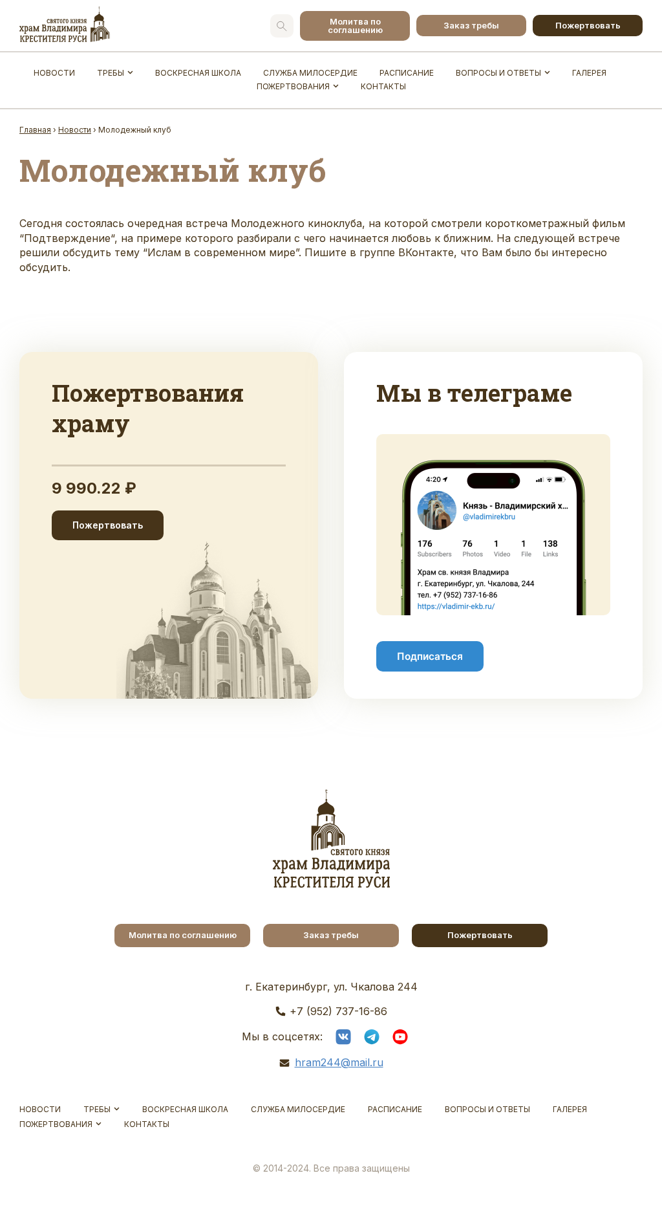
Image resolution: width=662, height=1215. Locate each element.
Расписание (406, 73)
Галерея (589, 73)
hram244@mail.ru (339, 1062)
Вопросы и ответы (498, 73)
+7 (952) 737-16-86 (338, 1011)
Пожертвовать (588, 25)
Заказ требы (471, 25)
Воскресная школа (198, 73)
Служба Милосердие (310, 73)
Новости (54, 73)
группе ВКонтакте (406, 252)
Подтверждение (67, 238)
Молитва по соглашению (355, 25)
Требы (110, 73)
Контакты (383, 86)
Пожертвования (293, 86)
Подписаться (430, 656)
